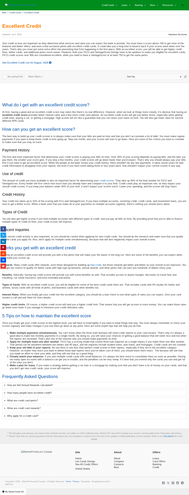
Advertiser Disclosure (177, 34)
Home (78, 458)
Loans (156, 458)
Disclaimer (169, 436)
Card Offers (159, 461)
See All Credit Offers (86, 464)
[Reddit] (177, 482)
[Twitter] (168, 482)
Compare (119, 461)
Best (4, 12)
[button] (115, 5)
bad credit (95, 265)
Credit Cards (15, 12)
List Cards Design (85, 461)
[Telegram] (182, 482)
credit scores (106, 180)
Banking (157, 464)
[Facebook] (163, 482)
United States (82, 468)
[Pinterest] (172, 482)
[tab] (94, 385)
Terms (68, 481)
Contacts (119, 464)
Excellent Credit (31, 12)
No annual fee (15, 76)
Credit (156, 467)
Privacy (76, 481)
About (117, 458)
